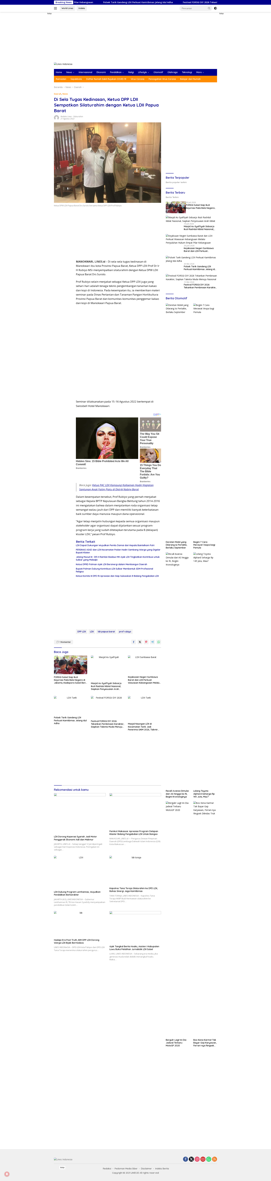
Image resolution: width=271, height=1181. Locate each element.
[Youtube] (202, 1159)
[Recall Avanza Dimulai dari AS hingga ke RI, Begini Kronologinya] (177, 670)
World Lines (67, 8)
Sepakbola (76, 79)
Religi (131, 72)
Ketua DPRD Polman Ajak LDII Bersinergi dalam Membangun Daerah (111, 564)
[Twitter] (191, 1159)
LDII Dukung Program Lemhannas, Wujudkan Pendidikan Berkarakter (77, 893)
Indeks (82, 8)
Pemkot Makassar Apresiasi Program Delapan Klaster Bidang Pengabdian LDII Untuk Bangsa (133, 833)
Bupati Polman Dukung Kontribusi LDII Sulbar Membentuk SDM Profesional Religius (114, 570)
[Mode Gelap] (215, 8)
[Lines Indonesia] (63, 63)
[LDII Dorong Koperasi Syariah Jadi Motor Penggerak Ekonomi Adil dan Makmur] (80, 813)
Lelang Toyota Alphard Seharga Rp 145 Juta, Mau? (204, 793)
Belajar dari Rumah (190, 79)
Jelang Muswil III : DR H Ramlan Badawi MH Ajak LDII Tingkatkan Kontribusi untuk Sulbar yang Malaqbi (118, 558)
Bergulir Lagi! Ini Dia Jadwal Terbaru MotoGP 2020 (176, 1043)
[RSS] (214, 1159)
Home (59, 72)
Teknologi (187, 72)
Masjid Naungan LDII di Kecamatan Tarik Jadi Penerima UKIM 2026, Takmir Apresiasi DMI (143, 726)
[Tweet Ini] (140, 642)
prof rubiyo (125, 631)
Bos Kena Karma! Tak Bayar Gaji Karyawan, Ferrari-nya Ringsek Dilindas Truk (204, 1043)
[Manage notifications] (6, 1174)
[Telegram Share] (152, 642)
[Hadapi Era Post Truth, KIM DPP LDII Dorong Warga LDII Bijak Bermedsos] (80, 924)
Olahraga (172, 72)
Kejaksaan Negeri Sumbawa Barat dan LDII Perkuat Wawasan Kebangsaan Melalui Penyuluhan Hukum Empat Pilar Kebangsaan (144, 680)
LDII (92, 631)
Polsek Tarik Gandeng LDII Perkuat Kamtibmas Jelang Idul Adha (94, 2)
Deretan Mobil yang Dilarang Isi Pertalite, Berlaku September (176, 545)
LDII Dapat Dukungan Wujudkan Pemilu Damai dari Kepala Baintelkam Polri (115, 545)
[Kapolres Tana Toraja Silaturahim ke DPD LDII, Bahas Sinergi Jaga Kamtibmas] (135, 870)
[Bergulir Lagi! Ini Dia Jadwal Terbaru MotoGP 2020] (177, 919)
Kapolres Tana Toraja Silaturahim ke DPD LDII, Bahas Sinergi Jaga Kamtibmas (133, 890)
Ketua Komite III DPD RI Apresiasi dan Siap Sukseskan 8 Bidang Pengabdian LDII (117, 576)
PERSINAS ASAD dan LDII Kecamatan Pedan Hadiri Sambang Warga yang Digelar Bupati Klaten (118, 551)
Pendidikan (116, 72)
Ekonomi (101, 72)
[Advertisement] (43, 59)
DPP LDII (81, 631)
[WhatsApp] (208, 1159)
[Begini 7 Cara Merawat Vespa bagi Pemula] (205, 421)
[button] (209, 8)
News (69, 72)
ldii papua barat (106, 631)
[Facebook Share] (133, 642)
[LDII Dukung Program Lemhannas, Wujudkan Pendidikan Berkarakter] (80, 872)
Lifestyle (142, 72)
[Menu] (56, 8)
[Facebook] (185, 1159)
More (199, 72)
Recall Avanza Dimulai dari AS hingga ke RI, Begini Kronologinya (177, 793)
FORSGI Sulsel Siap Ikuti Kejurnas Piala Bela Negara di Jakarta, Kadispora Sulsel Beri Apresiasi (70, 680)
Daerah (57, 93)
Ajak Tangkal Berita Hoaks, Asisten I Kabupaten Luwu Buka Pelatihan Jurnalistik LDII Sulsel (134, 948)
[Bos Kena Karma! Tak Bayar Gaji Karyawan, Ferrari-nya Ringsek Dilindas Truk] (205, 919)
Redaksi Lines (66, 116)
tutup (49, 13)
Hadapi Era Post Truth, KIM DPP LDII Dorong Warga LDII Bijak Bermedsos (76, 941)
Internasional (85, 72)
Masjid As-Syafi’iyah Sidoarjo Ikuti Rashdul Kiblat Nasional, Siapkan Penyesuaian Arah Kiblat (106, 686)
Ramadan (61, 79)
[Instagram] (197, 1159)
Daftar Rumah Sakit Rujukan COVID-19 (106, 79)
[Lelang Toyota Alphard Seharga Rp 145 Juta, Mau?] (205, 670)
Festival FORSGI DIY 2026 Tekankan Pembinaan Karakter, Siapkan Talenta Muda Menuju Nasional (192, 2)
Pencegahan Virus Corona (162, 79)
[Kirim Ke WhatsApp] (158, 642)
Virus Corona (137, 79)
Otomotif (158, 72)
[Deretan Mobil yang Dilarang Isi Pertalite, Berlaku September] (177, 421)
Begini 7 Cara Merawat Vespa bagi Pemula (204, 545)
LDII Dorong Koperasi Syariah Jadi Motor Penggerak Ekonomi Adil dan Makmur (75, 838)
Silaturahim (78, 116)
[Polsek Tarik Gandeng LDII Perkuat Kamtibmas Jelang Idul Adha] (70, 705)
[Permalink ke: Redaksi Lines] (56, 117)
